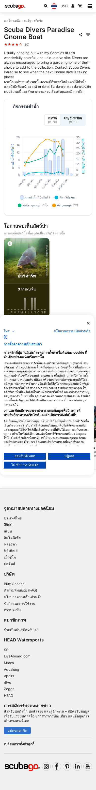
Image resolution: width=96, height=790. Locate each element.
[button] (9, 331)
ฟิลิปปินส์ (11, 551)
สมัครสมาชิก (17, 731)
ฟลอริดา (10, 544)
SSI (6, 650)
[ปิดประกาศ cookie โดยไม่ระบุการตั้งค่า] (88, 323)
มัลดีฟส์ (9, 564)
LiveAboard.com (17, 656)
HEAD (8, 695)
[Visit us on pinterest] (67, 766)
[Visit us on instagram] (46, 766)
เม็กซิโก (10, 557)
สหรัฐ (27, 20)
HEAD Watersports (24, 639)
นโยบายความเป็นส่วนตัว (23, 597)
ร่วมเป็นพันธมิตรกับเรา (21, 630)
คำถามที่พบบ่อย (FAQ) (20, 590)
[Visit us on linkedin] (77, 766)
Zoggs (9, 689)
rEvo (7, 682)
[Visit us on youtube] (87, 766)
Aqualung (11, 669)
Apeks (9, 676)
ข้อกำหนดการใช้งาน (19, 603)
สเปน (8, 531)
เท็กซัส (38, 20)
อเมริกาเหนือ (12, 20)
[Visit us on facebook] (56, 766)
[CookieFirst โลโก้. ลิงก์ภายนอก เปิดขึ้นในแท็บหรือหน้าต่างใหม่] (5, 337)
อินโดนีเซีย (12, 538)
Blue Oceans (14, 584)
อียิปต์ (8, 524)
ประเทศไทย (13, 518)
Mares (9, 663)
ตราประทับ (12, 610)
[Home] (15, 6)
